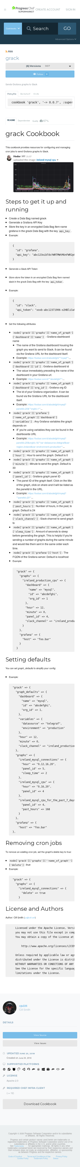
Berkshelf (25, 94)
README (11, 120)
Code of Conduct (15, 1156)
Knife (36, 94)
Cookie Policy (22, 1158)
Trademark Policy (41, 1158)
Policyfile (11, 94)
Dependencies (24, 120)
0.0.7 (38, 66)
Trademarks (19, 1146)
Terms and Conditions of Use (39, 1156)
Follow (42, 74)
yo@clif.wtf (30, 917)
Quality (40, 120)
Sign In (70, 9)
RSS (10, 51)
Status (55, 1158)
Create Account (47, 9)
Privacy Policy (61, 1156)
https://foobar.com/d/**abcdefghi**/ (45, 379)
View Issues (40, 1043)
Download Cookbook (40, 1104)
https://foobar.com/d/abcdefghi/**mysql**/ (48, 357)
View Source (40, 1035)
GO (67, 28)
